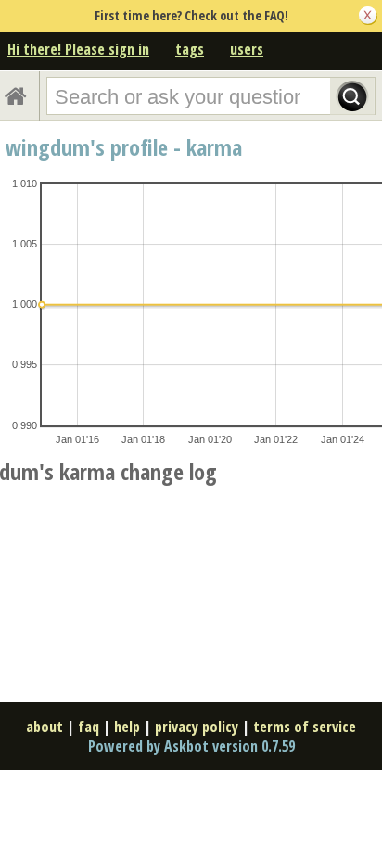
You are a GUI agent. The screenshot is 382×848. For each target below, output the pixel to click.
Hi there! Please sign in (78, 49)
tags (189, 49)
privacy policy (196, 726)
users (246, 49)
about (44, 726)
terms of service (304, 726)
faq (88, 726)
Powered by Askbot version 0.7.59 (191, 746)
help (127, 726)
